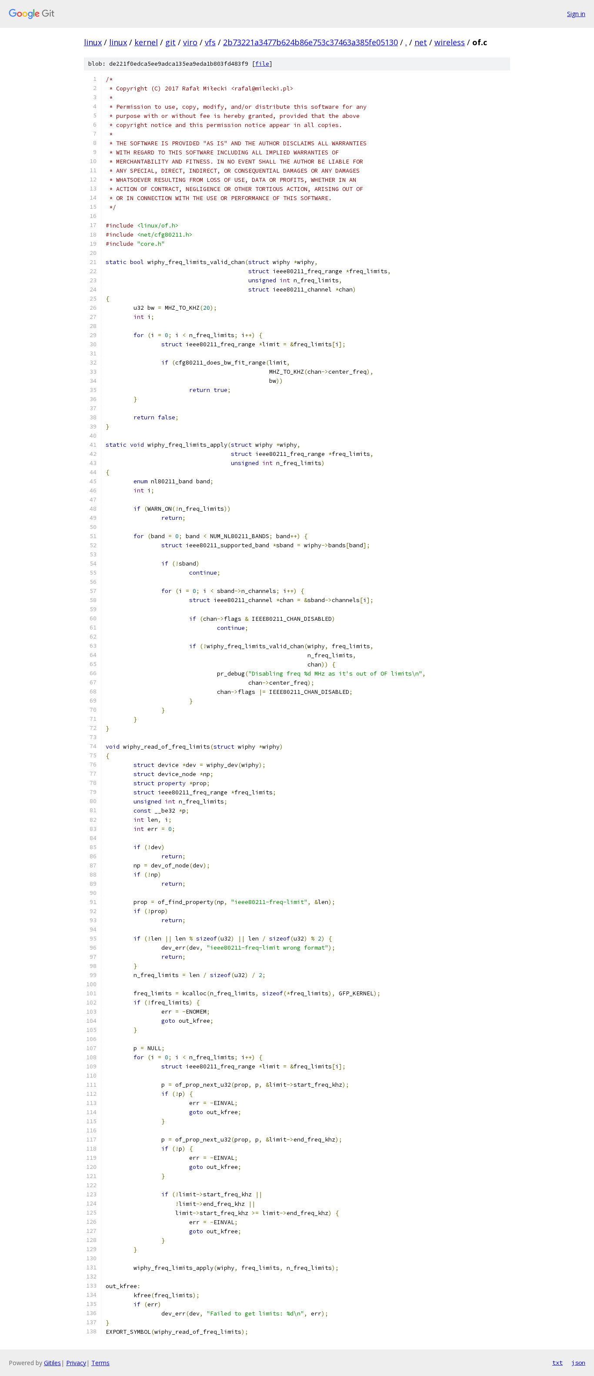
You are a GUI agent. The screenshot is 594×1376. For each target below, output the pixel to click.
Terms (100, 1363)
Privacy (76, 1363)
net (420, 42)
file (262, 63)
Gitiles (52, 1363)
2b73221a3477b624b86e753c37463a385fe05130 (310, 42)
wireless (449, 42)
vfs (210, 42)
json (578, 1362)
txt (557, 1362)
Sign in (576, 14)
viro (190, 42)
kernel (146, 42)
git (170, 42)
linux (93, 42)
